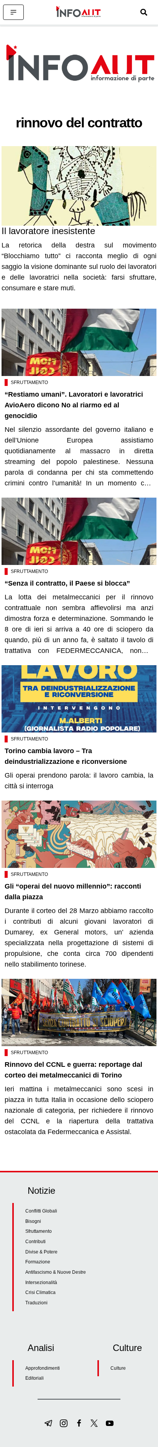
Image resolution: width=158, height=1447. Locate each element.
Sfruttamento (29, 382)
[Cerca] (144, 12)
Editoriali (34, 1378)
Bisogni (33, 1221)
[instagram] (63, 1423)
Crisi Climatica (40, 1292)
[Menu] (13, 12)
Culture (118, 1368)
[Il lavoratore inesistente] (79, 186)
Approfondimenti (42, 1368)
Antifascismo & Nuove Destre (55, 1272)
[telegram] (48, 1423)
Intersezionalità (41, 1282)
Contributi (35, 1241)
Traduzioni (36, 1302)
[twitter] (94, 1423)
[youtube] (109, 1423)
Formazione (37, 1262)
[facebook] (79, 1423)
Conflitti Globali (41, 1211)
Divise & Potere (41, 1252)
